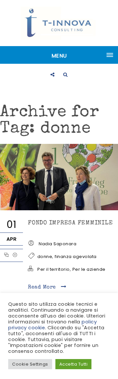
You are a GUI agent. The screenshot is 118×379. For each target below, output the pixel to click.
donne (44, 256)
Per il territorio (53, 269)
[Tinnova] (59, 23)
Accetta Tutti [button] (73, 364)
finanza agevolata (76, 256)
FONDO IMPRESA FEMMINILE (70, 223)
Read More (43, 287)
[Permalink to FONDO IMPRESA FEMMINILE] (59, 208)
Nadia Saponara (57, 244)
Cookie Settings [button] (30, 364)
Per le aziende (89, 269)
